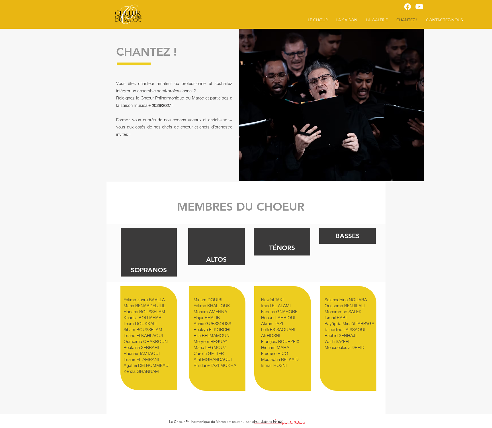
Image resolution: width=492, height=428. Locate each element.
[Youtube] (419, 6)
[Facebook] (407, 6)
